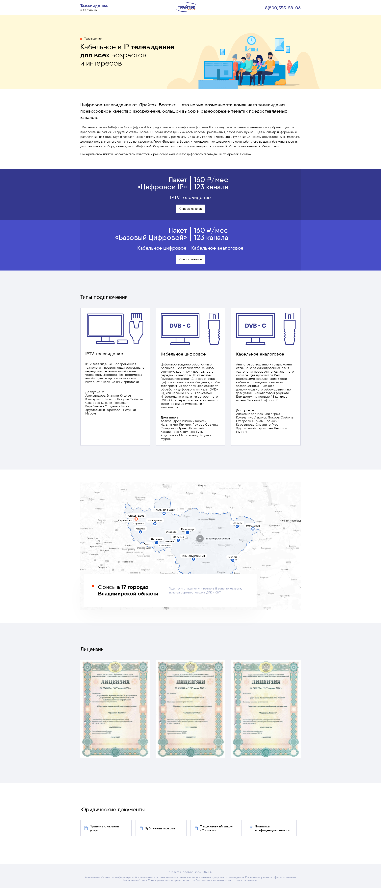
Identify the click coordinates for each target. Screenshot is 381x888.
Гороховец (253, 525)
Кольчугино (155, 520)
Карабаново (125, 520)
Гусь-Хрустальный (193, 555)
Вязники (237, 523)
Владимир (187, 529)
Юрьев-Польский (164, 509)
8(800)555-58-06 (283, 7)
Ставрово (171, 531)
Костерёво (165, 545)
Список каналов (190, 209)
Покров (148, 544)
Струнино (139, 523)
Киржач (140, 528)
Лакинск (169, 541)
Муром (232, 557)
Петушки (156, 539)
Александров (136, 515)
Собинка (178, 536)
